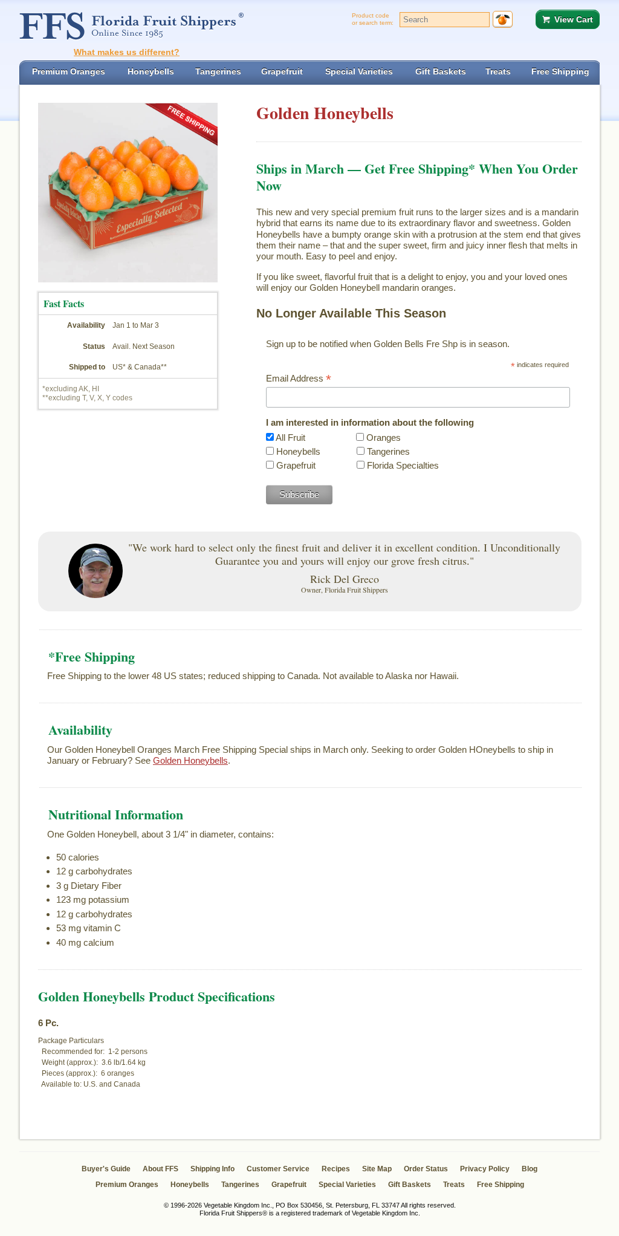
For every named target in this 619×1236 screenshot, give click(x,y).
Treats (454, 1184)
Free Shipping (500, 1184)
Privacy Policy (485, 1169)
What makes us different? (127, 52)
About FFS (160, 1169)
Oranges (383, 437)
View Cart (573, 19)
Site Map (377, 1169)
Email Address (298, 378)
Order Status (426, 1169)
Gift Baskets (409, 1184)
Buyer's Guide (106, 1169)
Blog (529, 1169)
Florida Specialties (403, 465)
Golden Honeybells (190, 760)
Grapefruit (296, 465)
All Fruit (290, 437)
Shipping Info (212, 1169)
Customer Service (278, 1169)
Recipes (336, 1169)
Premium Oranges (127, 1184)
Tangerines (388, 451)
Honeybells (298, 451)
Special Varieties (347, 1184)
